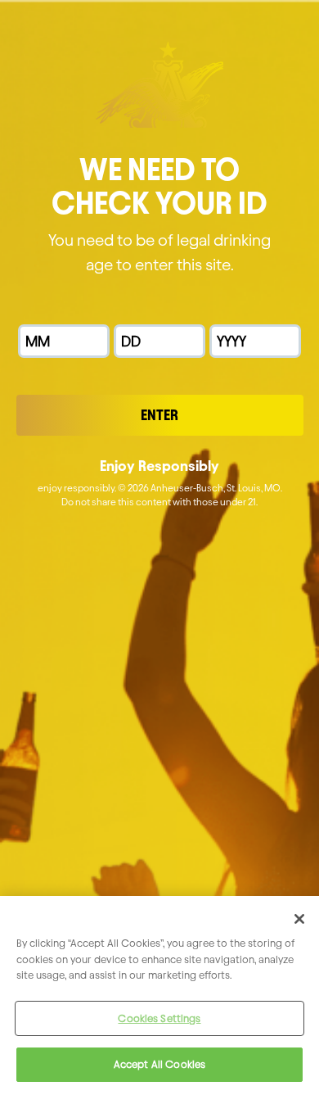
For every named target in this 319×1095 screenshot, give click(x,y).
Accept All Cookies (159, 1064)
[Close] (299, 919)
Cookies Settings (159, 1018)
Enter (159, 415)
